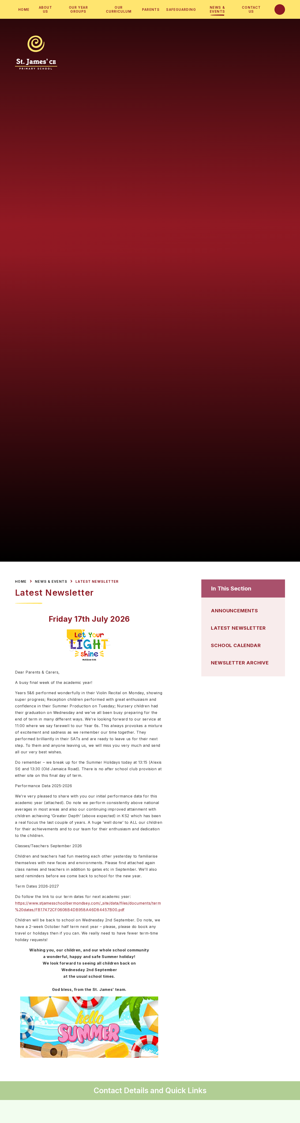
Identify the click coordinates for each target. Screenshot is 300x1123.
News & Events (51, 581)
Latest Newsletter (97, 581)
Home (21, 581)
